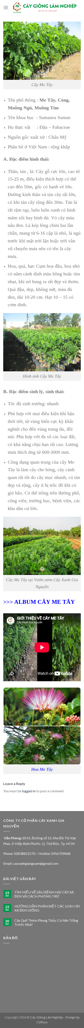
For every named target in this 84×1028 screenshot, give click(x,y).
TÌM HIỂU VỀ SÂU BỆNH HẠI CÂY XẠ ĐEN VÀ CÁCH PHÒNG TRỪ (44, 894)
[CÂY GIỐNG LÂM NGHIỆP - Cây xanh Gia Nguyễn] (45, 7)
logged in (29, 791)
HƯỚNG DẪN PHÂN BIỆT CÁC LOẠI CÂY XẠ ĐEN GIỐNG (47, 908)
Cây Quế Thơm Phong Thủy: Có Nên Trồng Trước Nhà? (46, 922)
